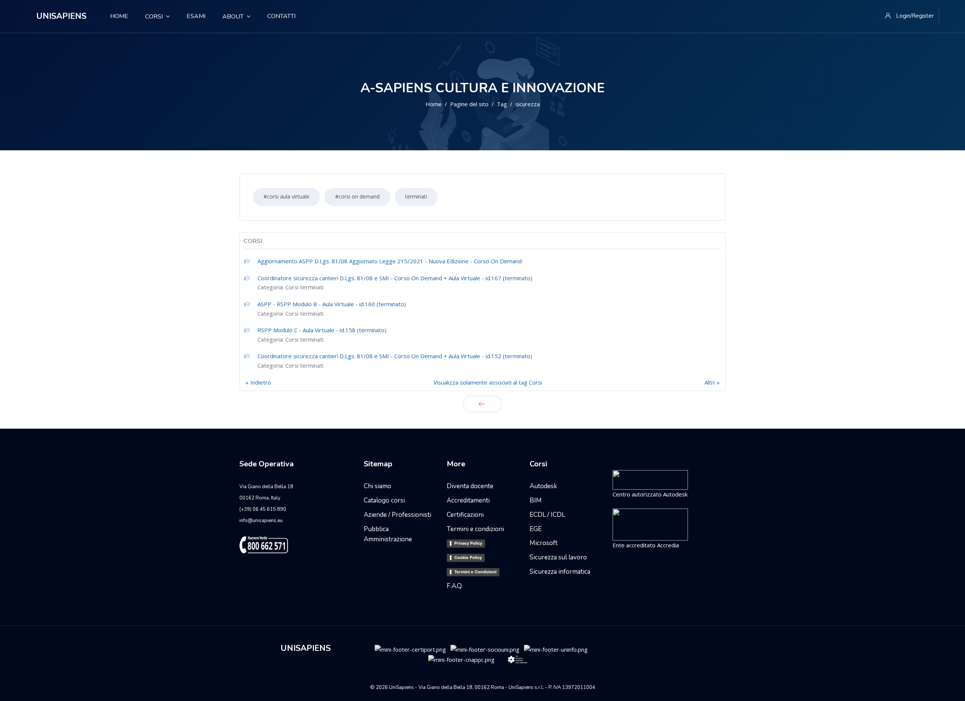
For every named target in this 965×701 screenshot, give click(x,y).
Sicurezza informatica (560, 571)
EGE (536, 529)
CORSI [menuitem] (154, 16)
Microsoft (544, 543)
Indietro (260, 382)
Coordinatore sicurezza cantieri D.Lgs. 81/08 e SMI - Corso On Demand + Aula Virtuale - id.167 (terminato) (394, 278)
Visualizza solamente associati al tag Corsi (487, 382)
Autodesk (543, 486)
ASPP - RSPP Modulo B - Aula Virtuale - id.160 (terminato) (331, 304)
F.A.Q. (455, 586)
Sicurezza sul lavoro (558, 557)
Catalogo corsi (384, 500)
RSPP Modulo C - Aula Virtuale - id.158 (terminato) (321, 330)
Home (434, 104)
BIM (536, 500)
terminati (416, 196)
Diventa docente (470, 486)
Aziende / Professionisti (397, 514)
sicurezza (527, 104)
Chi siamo (377, 486)
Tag (502, 104)
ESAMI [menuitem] (196, 16)
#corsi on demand (357, 196)
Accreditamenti (468, 500)
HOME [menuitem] (116, 16)
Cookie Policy (468, 557)
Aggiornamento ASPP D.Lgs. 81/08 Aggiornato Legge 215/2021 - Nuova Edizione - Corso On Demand (389, 261)
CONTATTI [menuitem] (281, 16)
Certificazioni (465, 514)
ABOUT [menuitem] (233, 16)
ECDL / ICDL (547, 514)
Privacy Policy (468, 543)
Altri (710, 382)
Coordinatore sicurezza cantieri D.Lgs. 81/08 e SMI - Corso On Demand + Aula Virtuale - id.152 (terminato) (394, 356)
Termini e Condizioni (475, 571)
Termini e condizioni (475, 529)
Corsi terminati (304, 287)
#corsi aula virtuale (286, 196)
